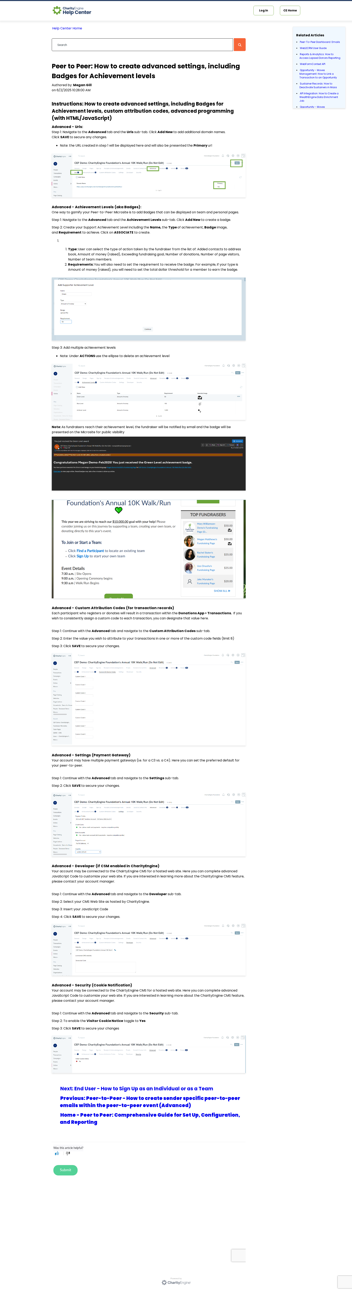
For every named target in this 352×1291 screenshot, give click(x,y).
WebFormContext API (312, 64)
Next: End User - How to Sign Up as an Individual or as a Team (136, 1088)
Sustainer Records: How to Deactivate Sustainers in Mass (318, 85)
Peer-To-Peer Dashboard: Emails (320, 42)
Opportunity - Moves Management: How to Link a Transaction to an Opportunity (318, 73)
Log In (263, 10)
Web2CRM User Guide (313, 48)
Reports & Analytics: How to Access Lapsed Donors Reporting (319, 56)
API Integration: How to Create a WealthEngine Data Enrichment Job (319, 97)
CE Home (290, 10)
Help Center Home (67, 28)
